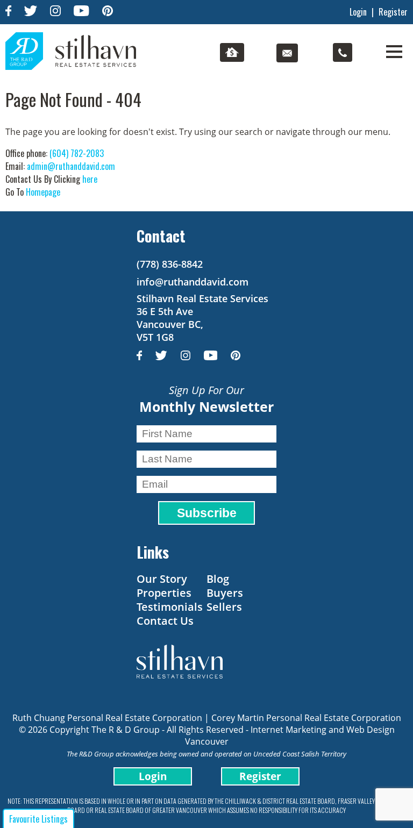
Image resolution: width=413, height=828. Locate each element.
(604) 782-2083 (76, 153)
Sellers (224, 606)
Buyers (224, 593)
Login (358, 11)
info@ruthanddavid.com (192, 281)
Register (393, 11)
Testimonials (170, 606)
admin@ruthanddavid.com (71, 166)
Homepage (43, 191)
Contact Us (165, 620)
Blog (217, 579)
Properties (164, 593)
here (89, 179)
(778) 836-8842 (170, 264)
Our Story (162, 579)
